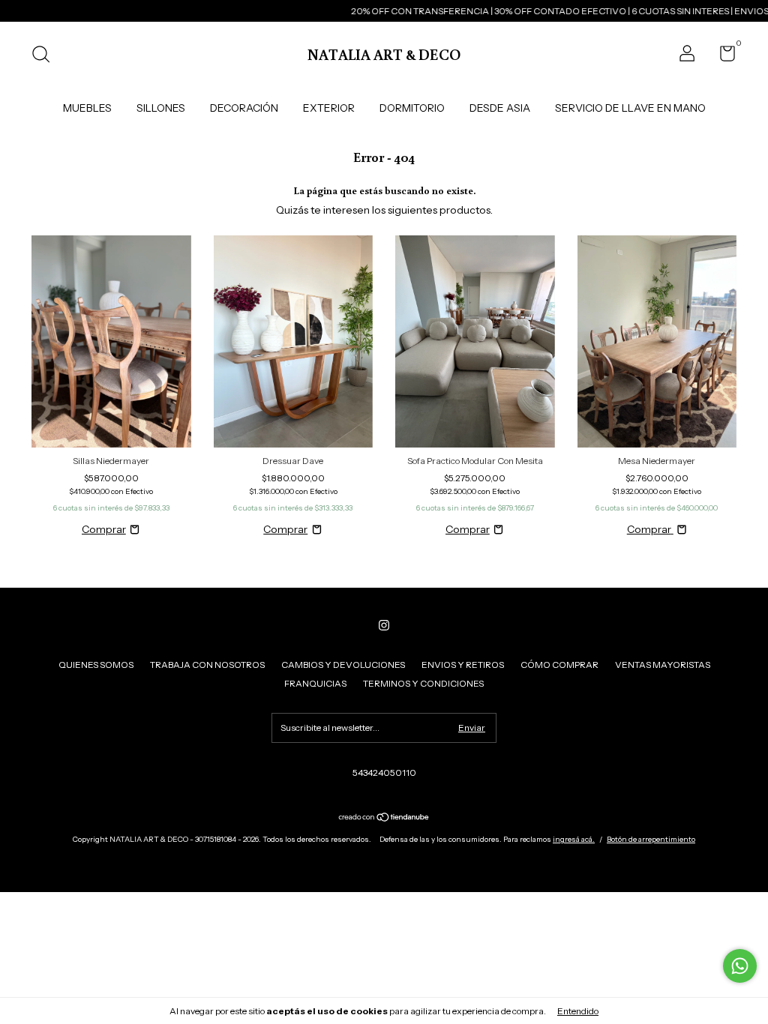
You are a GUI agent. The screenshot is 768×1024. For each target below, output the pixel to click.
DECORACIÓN (244, 108)
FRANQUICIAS (315, 683)
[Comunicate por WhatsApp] (740, 966)
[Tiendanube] (384, 818)
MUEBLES (87, 108)
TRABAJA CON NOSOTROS (207, 664)
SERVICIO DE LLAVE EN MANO (630, 108)
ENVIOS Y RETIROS (463, 664)
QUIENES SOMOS (96, 664)
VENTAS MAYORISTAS (662, 664)
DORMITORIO (412, 108)
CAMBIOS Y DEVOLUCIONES (343, 664)
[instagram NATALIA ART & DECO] (384, 625)
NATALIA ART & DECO (384, 54)
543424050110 (384, 772)
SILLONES (160, 108)
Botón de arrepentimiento (651, 839)
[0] (721, 56)
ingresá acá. (574, 839)
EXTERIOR (329, 108)
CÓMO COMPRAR (559, 664)
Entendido (577, 1011)
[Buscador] (46, 56)
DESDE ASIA (500, 108)
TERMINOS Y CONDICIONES (423, 683)
